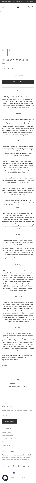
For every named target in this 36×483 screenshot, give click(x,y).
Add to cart (18, 76)
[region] (18, 383)
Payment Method (7, 432)
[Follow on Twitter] (8, 466)
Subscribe (9, 421)
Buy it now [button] (18, 82)
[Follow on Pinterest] (19, 466)
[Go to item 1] (5, 52)
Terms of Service (7, 442)
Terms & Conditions (7, 435)
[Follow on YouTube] (24, 466)
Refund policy (6, 445)
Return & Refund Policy (9, 439)
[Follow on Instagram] (13, 466)
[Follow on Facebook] (3, 466)
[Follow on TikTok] (29, 466)
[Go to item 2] (11, 52)
